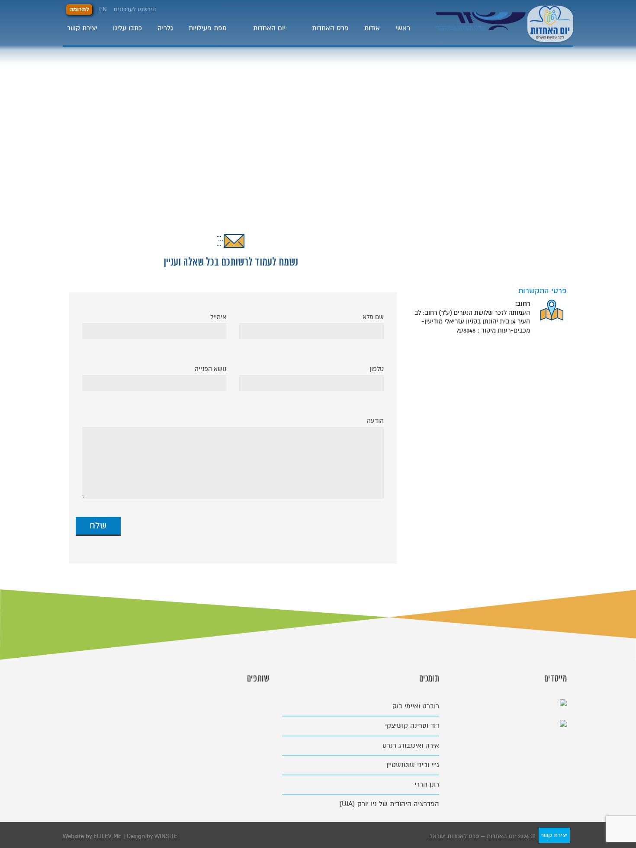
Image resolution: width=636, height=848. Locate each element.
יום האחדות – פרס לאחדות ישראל (550, 22)
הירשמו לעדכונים (135, 9)
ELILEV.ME (108, 836)
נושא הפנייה (210, 369)
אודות (372, 28)
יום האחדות (269, 28)
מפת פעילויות (208, 28)
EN (103, 9)
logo (481, 28)
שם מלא (373, 317)
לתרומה (79, 9)
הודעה (375, 421)
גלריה (165, 28)
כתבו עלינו (127, 28)
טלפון (376, 369)
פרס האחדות (330, 28)
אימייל (218, 317)
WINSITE (165, 836)
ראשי (402, 28)
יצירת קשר (82, 28)
